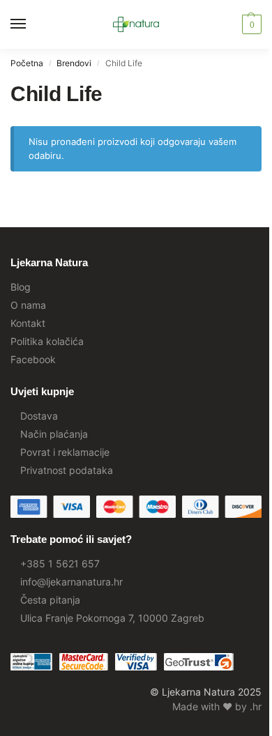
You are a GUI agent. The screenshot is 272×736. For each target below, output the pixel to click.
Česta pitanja (50, 600)
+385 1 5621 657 (60, 563)
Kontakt (27, 323)
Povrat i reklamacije (64, 452)
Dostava (39, 416)
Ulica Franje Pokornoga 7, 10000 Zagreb (112, 618)
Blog (20, 287)
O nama (28, 305)
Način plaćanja (54, 434)
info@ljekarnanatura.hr (71, 582)
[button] (250, 24)
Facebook (33, 359)
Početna (26, 63)
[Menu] (31, 24)
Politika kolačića (47, 341)
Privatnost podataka (66, 470)
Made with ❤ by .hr (217, 706)
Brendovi (73, 63)
